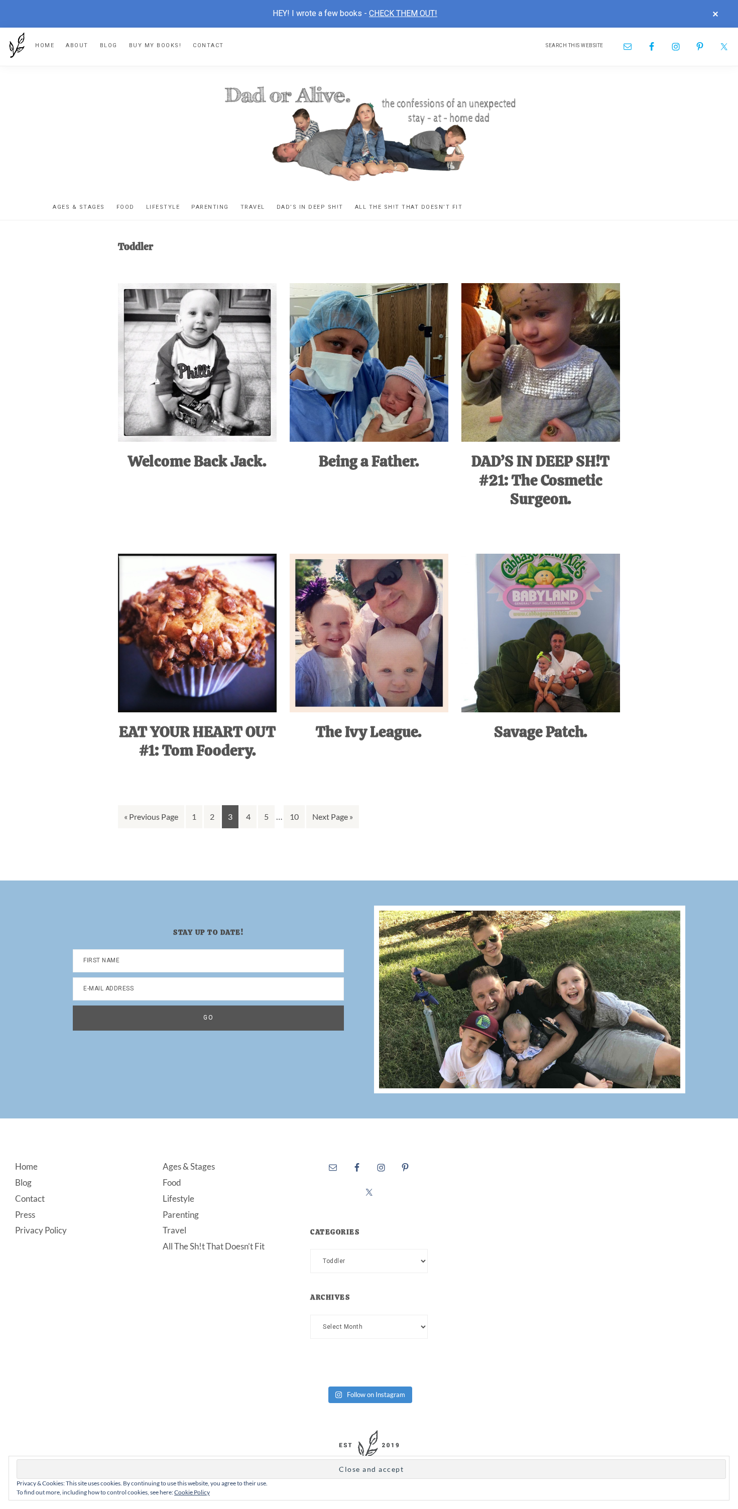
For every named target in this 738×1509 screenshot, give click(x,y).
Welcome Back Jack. (197, 461)
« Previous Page (151, 819)
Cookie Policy (192, 1492)
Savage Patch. (540, 731)
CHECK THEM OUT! (403, 13)
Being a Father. (369, 461)
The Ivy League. (369, 731)
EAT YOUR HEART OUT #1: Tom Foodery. (197, 741)
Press (25, 1214)
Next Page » (332, 819)
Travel (174, 1230)
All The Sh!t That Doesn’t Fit (214, 1246)
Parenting (181, 1214)
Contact (30, 1198)
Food (172, 1182)
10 (297, 819)
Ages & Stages (189, 1166)
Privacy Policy (41, 1230)
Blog (23, 1182)
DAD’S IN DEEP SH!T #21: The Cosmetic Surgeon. (540, 480)
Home (26, 1166)
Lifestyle (178, 1198)
